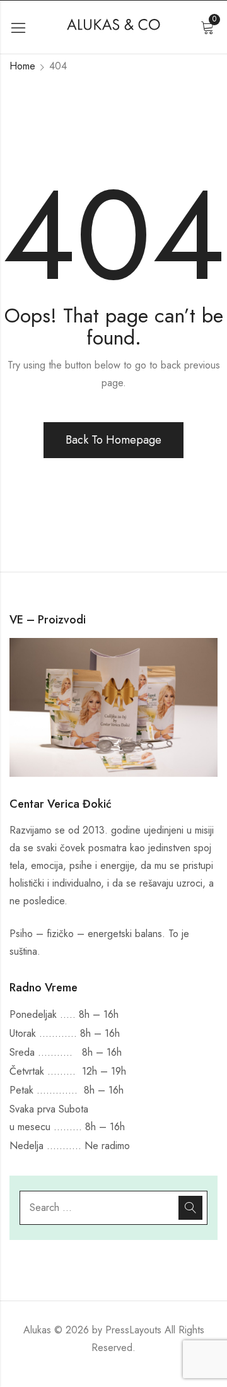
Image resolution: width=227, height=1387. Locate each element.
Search (190, 1208)
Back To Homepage (113, 440)
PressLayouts (133, 1330)
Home (22, 66)
